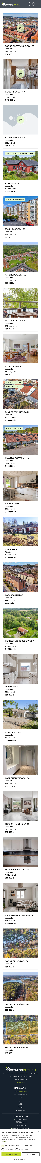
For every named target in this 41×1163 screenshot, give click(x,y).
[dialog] (20, 1146)
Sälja (20, 1098)
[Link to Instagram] (33, 4)
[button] (20, 1159)
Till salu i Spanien (20, 1095)
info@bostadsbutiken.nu (21, 1129)
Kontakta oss (20, 1110)
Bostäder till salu (21, 1091)
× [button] (39, 1131)
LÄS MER (19, 1083)
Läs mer (4, 1142)
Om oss (20, 1107)
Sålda (21, 1104)
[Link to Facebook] (28, 4)
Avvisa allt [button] (31, 1154)
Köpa (20, 1101)
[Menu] (37, 4)
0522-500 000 (21, 1125)
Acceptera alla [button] (11, 1154)
